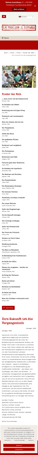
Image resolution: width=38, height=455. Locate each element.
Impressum (31, 440)
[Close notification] (35, 6)
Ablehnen (19, 445)
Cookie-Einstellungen (19, 440)
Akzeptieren (19, 449)
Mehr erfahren (19, 9)
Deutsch (24, 17)
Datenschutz (7, 440)
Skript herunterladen (9, 421)
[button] (5, 38)
